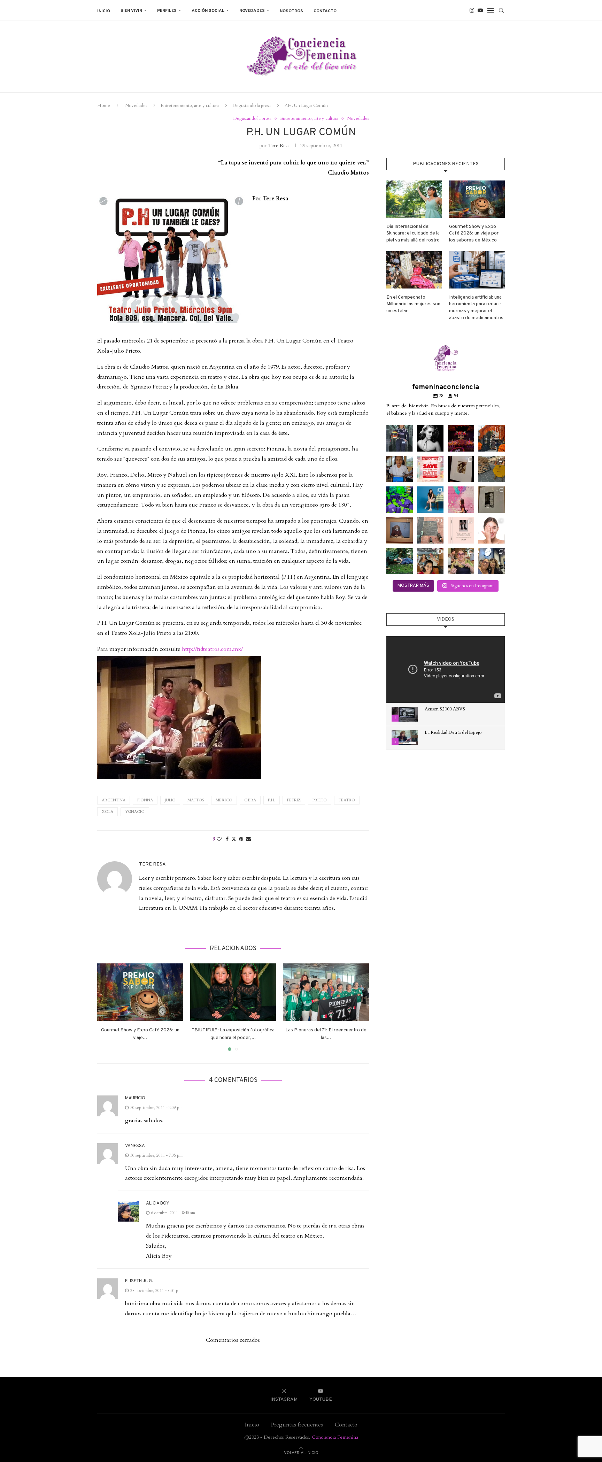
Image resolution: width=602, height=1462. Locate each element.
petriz (294, 800)
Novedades (252, 11)
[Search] (501, 10)
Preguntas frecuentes (297, 1425)
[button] (107, 1007)
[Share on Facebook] (227, 839)
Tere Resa (279, 145)
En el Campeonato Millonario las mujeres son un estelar (413, 304)
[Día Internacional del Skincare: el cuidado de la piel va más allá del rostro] (414, 199)
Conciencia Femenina (335, 1437)
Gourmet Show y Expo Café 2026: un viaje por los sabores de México (474, 233)
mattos (195, 800)
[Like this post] (219, 839)
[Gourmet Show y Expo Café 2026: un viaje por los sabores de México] (140, 992)
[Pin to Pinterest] (241, 839)
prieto (319, 800)
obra (250, 800)
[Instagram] (472, 10)
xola (107, 811)
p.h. (271, 800)
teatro (347, 800)
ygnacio (135, 811)
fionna (145, 800)
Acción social (208, 11)
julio (170, 800)
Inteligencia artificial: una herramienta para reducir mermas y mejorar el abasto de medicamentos (476, 307)
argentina (113, 800)
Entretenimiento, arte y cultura (190, 105)
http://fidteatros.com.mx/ (212, 649)
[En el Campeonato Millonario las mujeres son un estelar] (414, 269)
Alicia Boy (157, 1203)
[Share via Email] (248, 839)
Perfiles (167, 11)
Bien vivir (131, 11)
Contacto (325, 11)
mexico (224, 800)
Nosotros (291, 11)
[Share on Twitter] (233, 839)
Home (103, 105)
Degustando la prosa (251, 105)
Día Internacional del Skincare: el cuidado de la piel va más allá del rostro (413, 233)
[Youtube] (480, 10)
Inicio (103, 11)
